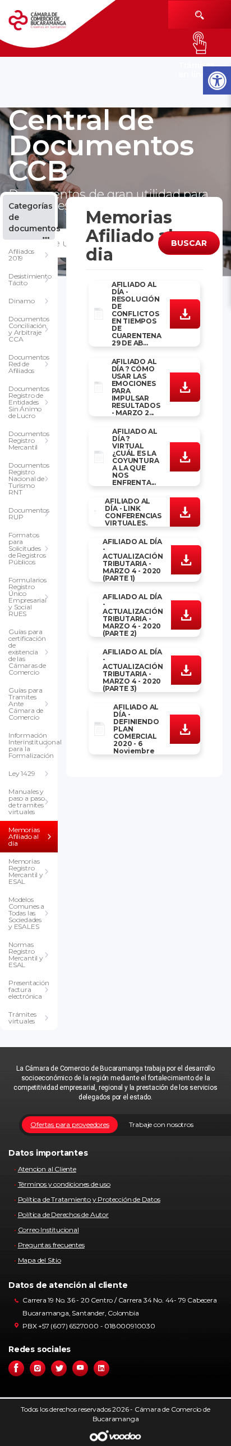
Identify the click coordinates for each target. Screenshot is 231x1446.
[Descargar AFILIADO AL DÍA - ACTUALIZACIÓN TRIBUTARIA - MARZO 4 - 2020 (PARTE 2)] (186, 614)
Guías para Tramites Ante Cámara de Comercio (25, 703)
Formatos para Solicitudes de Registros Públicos (27, 548)
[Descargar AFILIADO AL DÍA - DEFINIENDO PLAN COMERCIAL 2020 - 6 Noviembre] (185, 728)
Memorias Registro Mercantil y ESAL (25, 871)
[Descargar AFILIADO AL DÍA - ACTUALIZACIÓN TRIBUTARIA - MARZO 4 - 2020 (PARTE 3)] (186, 669)
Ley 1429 (21, 773)
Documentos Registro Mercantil (28, 440)
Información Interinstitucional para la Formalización (33, 745)
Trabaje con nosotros (161, 1124)
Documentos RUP (28, 513)
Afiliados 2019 (21, 254)
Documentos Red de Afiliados (28, 364)
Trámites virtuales (22, 1017)
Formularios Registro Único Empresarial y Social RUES (27, 597)
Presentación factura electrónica (28, 989)
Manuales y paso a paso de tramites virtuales (26, 801)
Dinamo (21, 301)
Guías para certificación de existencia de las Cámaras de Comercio (27, 651)
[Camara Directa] (46, 24)
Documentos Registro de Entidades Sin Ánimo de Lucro (28, 402)
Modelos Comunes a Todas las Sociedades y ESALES (26, 913)
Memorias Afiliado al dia (23, 836)
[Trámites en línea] (199, 43)
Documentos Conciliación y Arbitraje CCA (28, 329)
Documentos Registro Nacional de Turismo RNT (28, 478)
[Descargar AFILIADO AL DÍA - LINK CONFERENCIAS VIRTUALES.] (185, 511)
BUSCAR (189, 243)
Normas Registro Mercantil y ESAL (25, 954)
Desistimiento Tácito (29, 279)
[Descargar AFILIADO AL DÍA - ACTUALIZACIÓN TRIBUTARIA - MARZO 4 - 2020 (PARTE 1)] (186, 559)
